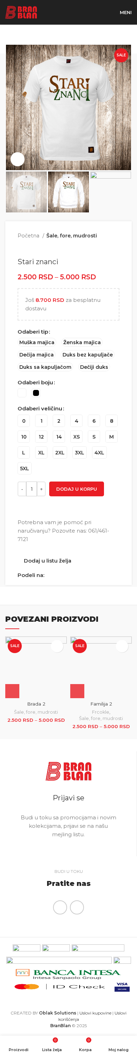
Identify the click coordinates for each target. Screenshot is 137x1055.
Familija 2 (101, 704)
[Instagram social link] (77, 907)
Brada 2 (36, 704)
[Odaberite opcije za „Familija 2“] (77, 691)
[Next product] (115, 246)
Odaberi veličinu (40, 408)
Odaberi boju (35, 382)
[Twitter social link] (58, 575)
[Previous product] (101, 246)
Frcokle (100, 712)
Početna (29, 235)
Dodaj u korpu (76, 489)
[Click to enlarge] (18, 159)
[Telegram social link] (82, 575)
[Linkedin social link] (74, 575)
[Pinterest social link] (66, 575)
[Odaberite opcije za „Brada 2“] (12, 691)
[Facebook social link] (50, 575)
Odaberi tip (33, 331)
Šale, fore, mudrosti (71, 235)
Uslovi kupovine (95, 1013)
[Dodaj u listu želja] (57, 646)
